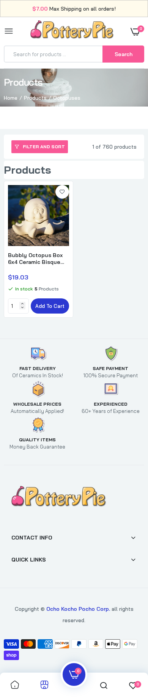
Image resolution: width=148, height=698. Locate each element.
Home (10, 97)
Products (35, 97)
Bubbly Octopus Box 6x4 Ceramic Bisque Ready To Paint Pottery (35, 258)
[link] (62, 192)
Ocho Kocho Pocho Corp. (78, 608)
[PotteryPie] (72, 31)
